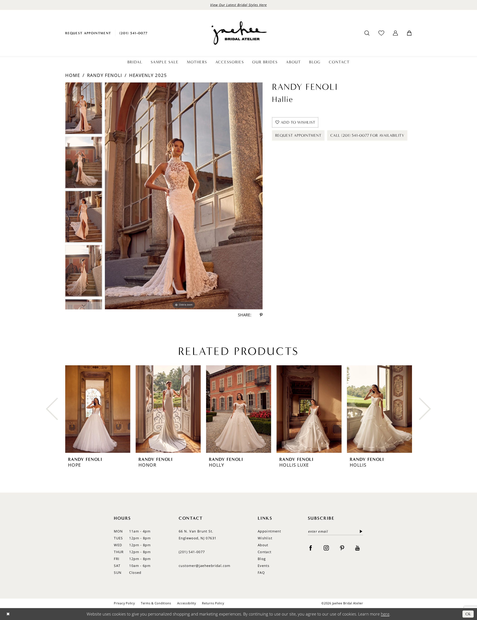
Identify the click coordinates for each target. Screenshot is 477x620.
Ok (468, 614)
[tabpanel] (83, 109)
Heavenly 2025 (148, 75)
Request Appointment (298, 135)
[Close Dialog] (8, 614)
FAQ (261, 572)
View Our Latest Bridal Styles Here (238, 5)
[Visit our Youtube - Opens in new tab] (357, 548)
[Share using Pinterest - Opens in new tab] (261, 315)
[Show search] (367, 33)
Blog (262, 559)
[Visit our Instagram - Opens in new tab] (326, 548)
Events (263, 565)
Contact (264, 552)
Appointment (269, 531)
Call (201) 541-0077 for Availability (367, 135)
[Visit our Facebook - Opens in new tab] (310, 548)
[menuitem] (88, 33)
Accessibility (186, 603)
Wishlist (265, 538)
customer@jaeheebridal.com (204, 565)
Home (72, 75)
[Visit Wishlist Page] (381, 33)
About (263, 545)
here (385, 614)
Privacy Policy (124, 603)
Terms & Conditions (156, 603)
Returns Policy (213, 603)
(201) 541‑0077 (192, 552)
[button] (395, 33)
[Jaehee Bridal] (238, 33)
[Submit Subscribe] (360, 531)
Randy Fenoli (104, 75)
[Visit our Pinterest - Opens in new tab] (342, 548)
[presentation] (97, 409)
